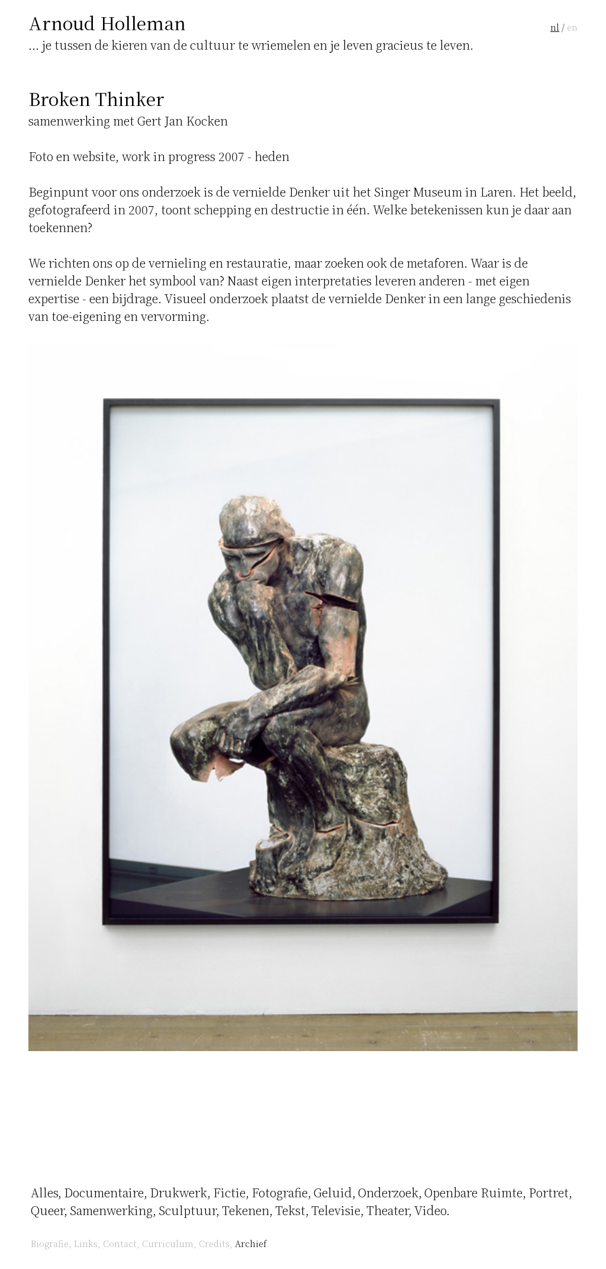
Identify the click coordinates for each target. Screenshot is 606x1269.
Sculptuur (187, 1210)
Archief (250, 1243)
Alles (44, 1192)
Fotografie (280, 1192)
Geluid (333, 1192)
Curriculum (168, 1243)
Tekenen (245, 1210)
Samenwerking (111, 1210)
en (572, 27)
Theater (387, 1210)
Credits (214, 1243)
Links (86, 1243)
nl (554, 27)
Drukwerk (178, 1192)
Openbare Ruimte (473, 1192)
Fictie (229, 1192)
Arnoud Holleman (107, 22)
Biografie (50, 1243)
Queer (47, 1210)
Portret (548, 1192)
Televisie (335, 1210)
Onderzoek (388, 1192)
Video (430, 1210)
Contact (120, 1243)
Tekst (290, 1210)
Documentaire (104, 1192)
